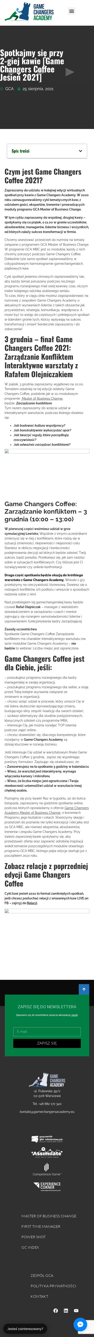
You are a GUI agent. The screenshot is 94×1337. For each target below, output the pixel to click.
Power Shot (33, 1237)
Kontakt (39, 1296)
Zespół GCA (42, 1275)
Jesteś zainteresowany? (25, 1329)
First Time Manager (40, 1226)
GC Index (30, 1247)
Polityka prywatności (53, 1286)
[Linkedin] (65, 1310)
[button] (71, 11)
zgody (74, 1015)
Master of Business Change (42, 398)
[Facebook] (55, 1310)
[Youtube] (76, 1310)
